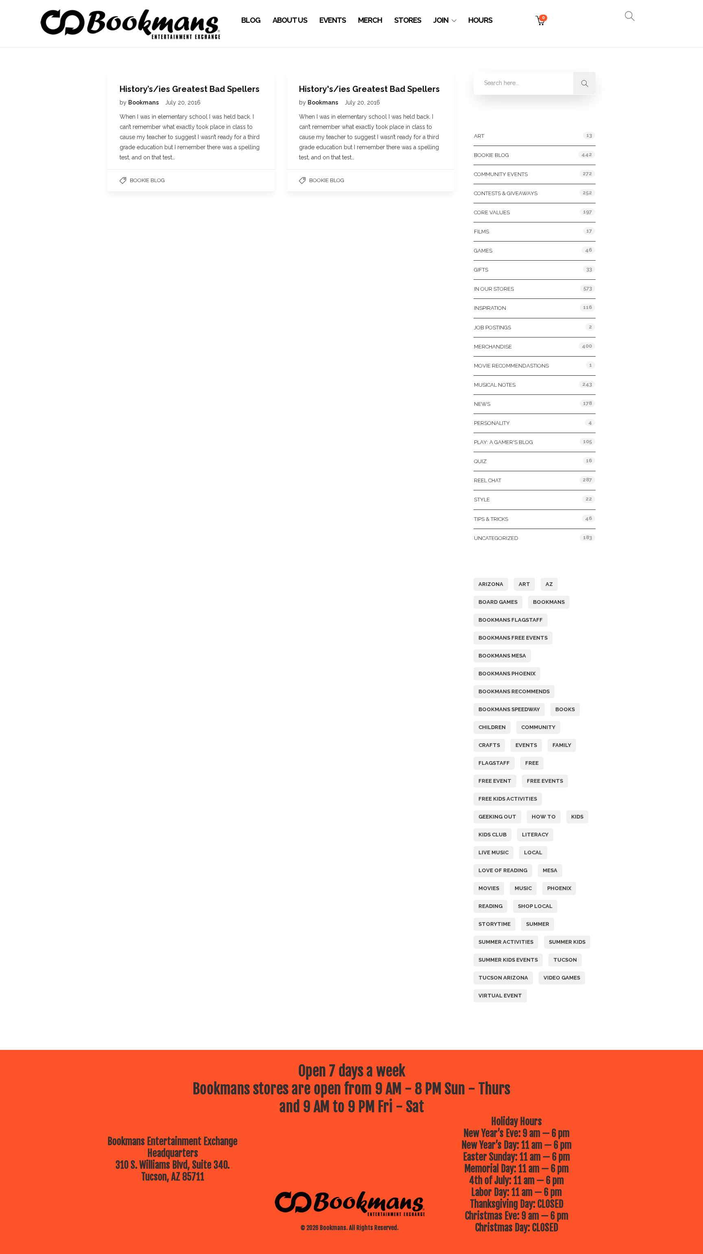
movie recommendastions (511, 366)
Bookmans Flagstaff (510, 620)
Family (561, 745)
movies (488, 888)
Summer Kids (567, 942)
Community (538, 727)
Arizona (490, 584)
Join (440, 20)
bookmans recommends (514, 691)
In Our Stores (494, 289)
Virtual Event (500, 996)
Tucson (565, 960)
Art (479, 136)
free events (545, 781)
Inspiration (490, 308)
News (482, 404)
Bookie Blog (147, 180)
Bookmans (144, 102)
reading (490, 906)
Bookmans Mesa (502, 656)
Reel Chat (487, 480)
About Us (290, 20)
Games (483, 251)
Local (533, 852)
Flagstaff (494, 763)
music (523, 888)
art (524, 584)
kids (577, 817)
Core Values (492, 212)
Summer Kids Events (508, 960)
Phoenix (559, 888)
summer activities (505, 942)
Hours (480, 20)
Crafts (489, 745)
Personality (492, 423)
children (492, 727)
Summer (537, 924)
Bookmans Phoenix (506, 674)
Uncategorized (496, 538)
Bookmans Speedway (509, 709)
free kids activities (507, 799)
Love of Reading (502, 870)
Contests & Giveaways (505, 193)
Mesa (550, 870)
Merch (370, 20)
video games (562, 978)
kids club (492, 835)
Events (332, 20)
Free (532, 763)
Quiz (480, 461)
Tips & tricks (491, 519)
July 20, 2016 (183, 102)
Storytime (494, 924)
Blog (250, 20)
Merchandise (493, 347)
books (565, 709)
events (526, 745)
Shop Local (535, 906)
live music (493, 852)
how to (544, 817)
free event (494, 781)
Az (549, 584)
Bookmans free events (513, 638)
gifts (481, 270)
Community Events (501, 174)
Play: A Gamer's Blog (503, 442)
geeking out (497, 817)
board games (497, 602)
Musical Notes (494, 385)
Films (481, 232)
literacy (535, 835)
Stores (407, 20)
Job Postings (492, 327)
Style (482, 499)
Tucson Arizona (503, 978)
